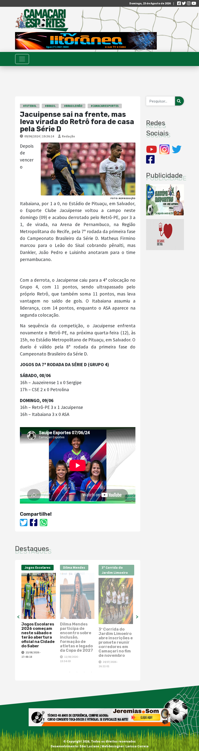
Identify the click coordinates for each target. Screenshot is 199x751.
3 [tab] (84, 672)
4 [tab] (91, 672)
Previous (18, 616)
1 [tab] (69, 672)
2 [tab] (77, 672)
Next (137, 616)
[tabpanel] (39, 612)
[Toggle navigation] (22, 59)
